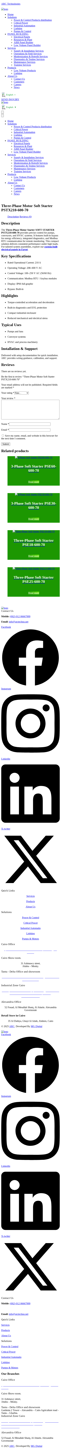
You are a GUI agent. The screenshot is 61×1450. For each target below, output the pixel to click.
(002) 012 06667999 (20, 616)
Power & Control (30, 917)
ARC (12, 1026)
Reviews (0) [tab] (26, 216)
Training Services (22, 65)
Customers (19, 81)
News (17, 87)
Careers (17, 84)
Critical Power (21, 22)
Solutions (12, 17)
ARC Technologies (10, 3)
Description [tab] (13, 216)
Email (5, 429)
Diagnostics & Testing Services (29, 59)
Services (12, 48)
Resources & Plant (23, 39)
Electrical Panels (22, 37)
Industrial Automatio (30, 928)
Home (11, 14)
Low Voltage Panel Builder (27, 45)
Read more (33, 481)
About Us (12, 76)
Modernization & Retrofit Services (31, 56)
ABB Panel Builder (23, 42)
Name (5, 424)
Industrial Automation (24, 25)
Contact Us (19, 79)
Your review (8, 398)
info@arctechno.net (18, 621)
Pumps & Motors (30, 938)
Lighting (18, 28)
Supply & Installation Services (29, 51)
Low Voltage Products (25, 70)
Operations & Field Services (28, 53)
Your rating (7, 393)
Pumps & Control (22, 31)
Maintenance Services (24, 62)
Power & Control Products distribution (33, 20)
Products (12, 67)
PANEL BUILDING (18, 34)
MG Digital (36, 1026)
